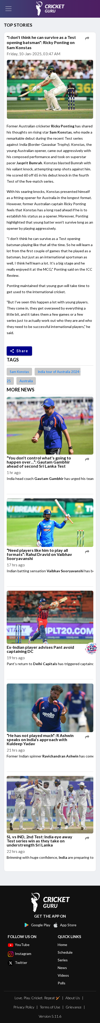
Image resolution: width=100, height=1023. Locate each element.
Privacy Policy (23, 1007)
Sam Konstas (19, 372)
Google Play (40, 925)
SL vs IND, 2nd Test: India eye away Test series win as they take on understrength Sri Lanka (39, 840)
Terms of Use (50, 1007)
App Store (68, 925)
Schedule (65, 952)
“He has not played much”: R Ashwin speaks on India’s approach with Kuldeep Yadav (40, 739)
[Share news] (87, 38)
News (62, 967)
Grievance (74, 1007)
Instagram (23, 953)
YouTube (22, 944)
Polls (61, 983)
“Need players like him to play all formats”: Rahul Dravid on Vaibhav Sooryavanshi (39, 554)
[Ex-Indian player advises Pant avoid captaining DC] (50, 617)
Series (63, 960)
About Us (72, 998)
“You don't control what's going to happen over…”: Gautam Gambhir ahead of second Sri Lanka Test (39, 461)
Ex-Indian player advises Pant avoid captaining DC (40, 649)
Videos (63, 975)
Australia (26, 381)
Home (62, 944)
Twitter (21, 962)
